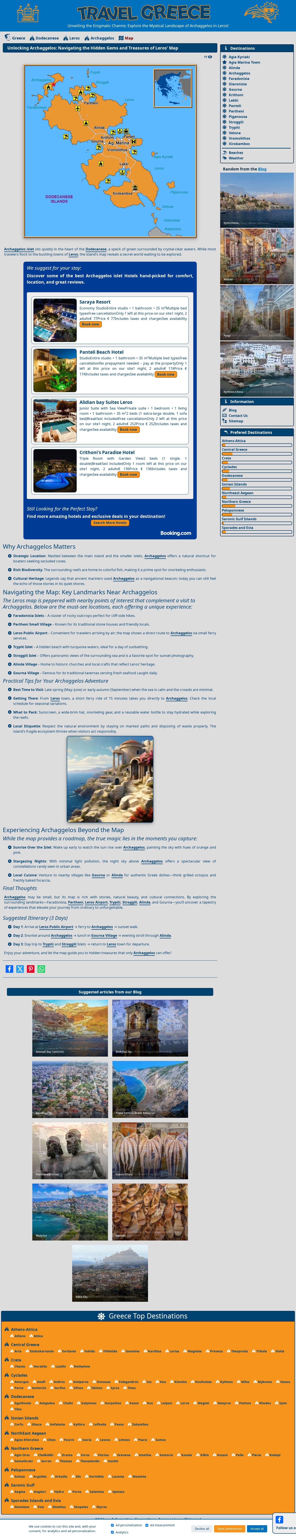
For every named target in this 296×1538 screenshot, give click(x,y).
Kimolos (180, 1382)
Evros (84, 1455)
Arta (17, 1351)
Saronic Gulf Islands (239, 519)
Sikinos (96, 1388)
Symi (282, 1403)
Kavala (186, 1455)
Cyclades (229, 466)
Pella (239, 1455)
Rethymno (81, 1366)
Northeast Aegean (238, 493)
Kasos (134, 1403)
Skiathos (59, 1507)
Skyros (101, 1507)
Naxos (285, 1382)
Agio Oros (22, 1455)
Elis (78, 1476)
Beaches (236, 152)
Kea (162, 1382)
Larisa (174, 1351)
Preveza (216, 1351)
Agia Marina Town (244, 62)
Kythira (79, 1424)
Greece (18, 38)
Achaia (19, 1476)
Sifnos (78, 1388)
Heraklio (40, 1366)
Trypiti (114, 902)
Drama (67, 1455)
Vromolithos (239, 138)
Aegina (19, 1492)
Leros (74, 38)
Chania (19, 1366)
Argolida (40, 1476)
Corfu (18, 1424)
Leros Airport (96, 902)
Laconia (117, 1476)
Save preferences (230, 1528)
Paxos (119, 1424)
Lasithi (60, 1366)
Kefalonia (57, 1424)
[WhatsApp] (41, 970)
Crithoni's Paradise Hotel (107, 452)
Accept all (257, 1528)
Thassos (65, 1461)
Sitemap (236, 421)
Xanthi (112, 1461)
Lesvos (104, 1440)
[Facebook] (9, 970)
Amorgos (21, 1382)
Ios (148, 1382)
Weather (236, 158)
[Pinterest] (31, 970)
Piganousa (238, 116)
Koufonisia (203, 1382)
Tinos (131, 1388)
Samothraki (23, 1461)
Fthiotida (109, 1351)
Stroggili (129, 902)
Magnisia (194, 1351)
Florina (103, 1455)
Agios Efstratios (26, 1440)
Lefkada (99, 1424)
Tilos (17, 1409)
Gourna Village (104, 935)
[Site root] (30, 12)
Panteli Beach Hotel (102, 352)
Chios (50, 1440)
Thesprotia (239, 1351)
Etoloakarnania (41, 1351)
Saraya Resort (95, 302)
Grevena (123, 1455)
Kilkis (204, 1455)
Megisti (203, 1403)
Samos (160, 1440)
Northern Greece (236, 501)
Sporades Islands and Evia (35, 1500)
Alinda (117, 875)
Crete (226, 458)
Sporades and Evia (237, 527)
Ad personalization (129, 1525)
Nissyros (224, 1403)
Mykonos (264, 1382)
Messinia (139, 1476)
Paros (18, 1388)
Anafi (40, 1382)
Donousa (103, 1382)
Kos (149, 1403)
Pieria (256, 1455)
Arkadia (60, 1476)
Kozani (222, 1455)
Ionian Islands (234, 484)
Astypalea (47, 1403)
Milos (244, 1382)
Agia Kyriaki (239, 57)
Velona (235, 133)
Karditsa (154, 1351)
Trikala (261, 1351)
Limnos (124, 1440)
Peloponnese (233, 510)
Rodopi (274, 1455)
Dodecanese (47, 38)
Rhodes (265, 1403)
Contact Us (238, 415)
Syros (114, 1388)
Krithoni (236, 95)
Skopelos (80, 1507)
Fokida (89, 1351)
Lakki (233, 100)
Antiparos (80, 1382)
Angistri (39, 1492)
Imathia (144, 1455)
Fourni (68, 1440)
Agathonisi (22, 1403)
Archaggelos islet (19, 249)
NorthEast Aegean (27, 1433)
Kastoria (166, 1455)
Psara (142, 1440)
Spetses (118, 1492)
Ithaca (36, 1424)
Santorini (38, 1388)
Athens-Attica (234, 440)
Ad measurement (162, 1525)
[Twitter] (20, 970)
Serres (45, 1461)
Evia (40, 1507)
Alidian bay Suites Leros (106, 402)
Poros (76, 1492)
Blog (137, 991)
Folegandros (128, 1382)
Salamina (96, 1492)
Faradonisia (239, 78)
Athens (19, 1336)
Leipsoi (166, 1403)
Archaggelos (102, 38)
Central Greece (234, 449)
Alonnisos (21, 1507)
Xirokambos (239, 143)
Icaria (86, 1440)
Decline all (202, 1528)
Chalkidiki (45, 1455)
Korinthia (96, 1476)
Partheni (75, 902)
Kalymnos (88, 1403)
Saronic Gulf (21, 1485)
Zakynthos (139, 1424)
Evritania (68, 1351)
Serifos (59, 1388)
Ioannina (132, 1351)
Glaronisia (238, 84)
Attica (38, 1336)
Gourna (98, 875)
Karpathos (112, 1403)
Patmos (244, 1403)
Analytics (122, 1532)
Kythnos (226, 1382)
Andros (59, 1382)
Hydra (59, 1492)
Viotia (279, 1351)
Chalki (67, 1403)
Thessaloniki (89, 1461)
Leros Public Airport (56, 926)
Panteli (235, 105)
